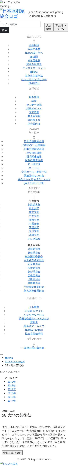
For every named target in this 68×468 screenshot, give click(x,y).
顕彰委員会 (34, 271)
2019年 (12, 381)
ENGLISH (34, 83)
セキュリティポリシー (34, 79)
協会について (34, 36)
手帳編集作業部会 (34, 287)
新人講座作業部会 (34, 290)
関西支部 (34, 220)
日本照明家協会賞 (34, 141)
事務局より (34, 120)
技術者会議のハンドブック (34, 318)
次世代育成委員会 (34, 260)
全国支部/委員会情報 (34, 190)
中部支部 (34, 216)
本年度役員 (34, 60)
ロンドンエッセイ (15, 361)
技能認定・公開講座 (34, 145)
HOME (9, 357)
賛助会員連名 (34, 64)
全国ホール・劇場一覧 (34, 171)
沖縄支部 (34, 235)
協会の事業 (34, 49)
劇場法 (34, 72)
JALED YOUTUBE (34, 183)
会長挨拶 (34, 45)
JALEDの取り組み (34, 130)
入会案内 (48, 27)
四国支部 (34, 227)
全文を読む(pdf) (12, 452)
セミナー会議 (34, 104)
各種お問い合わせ (34, 347)
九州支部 (34, 231)
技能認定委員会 (34, 256)
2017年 (12, 389)
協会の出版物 (34, 152)
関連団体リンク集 (34, 175)
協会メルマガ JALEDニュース (34, 179)
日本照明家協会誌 (34, 149)
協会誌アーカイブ (34, 326)
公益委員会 (34, 249)
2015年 (12, 397)
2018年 (12, 385)
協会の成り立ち (34, 53)
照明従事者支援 (34, 160)
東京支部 (34, 212)
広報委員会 (34, 275)
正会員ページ (34, 298)
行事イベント (34, 108)
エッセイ (34, 168)
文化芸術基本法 (34, 75)
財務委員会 (34, 252)
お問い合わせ (34, 338)
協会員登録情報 (34, 333)
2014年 (12, 400)
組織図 (34, 56)
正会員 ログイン (60, 27)
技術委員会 (34, 268)
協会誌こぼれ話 (34, 330)
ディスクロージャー (34, 68)
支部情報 (34, 112)
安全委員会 (34, 264)
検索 (4, 30)
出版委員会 (34, 279)
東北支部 (34, 208)
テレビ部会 (34, 238)
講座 (34, 101)
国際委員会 (34, 283)
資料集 (34, 322)
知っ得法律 (34, 164)
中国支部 (34, 223)
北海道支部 (34, 204)
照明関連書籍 (34, 156)
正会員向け (34, 123)
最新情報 (34, 97)
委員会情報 (34, 116)
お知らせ (34, 88)
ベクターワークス (34, 314)
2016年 (12, 393)
